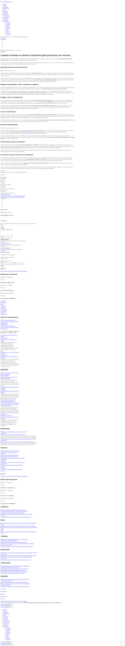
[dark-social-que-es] (13, 431)
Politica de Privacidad (18, 264)
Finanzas (8, 33)
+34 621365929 (4, 607)
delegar (42, 101)
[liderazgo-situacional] (10, 388)
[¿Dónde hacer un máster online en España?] (10, 336)
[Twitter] (13, 271)
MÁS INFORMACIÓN (5, 194)
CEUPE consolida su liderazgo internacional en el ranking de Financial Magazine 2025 (9, 327)
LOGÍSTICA (5, 14)
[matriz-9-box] (10, 374)
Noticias (2, 594)
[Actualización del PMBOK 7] (7, 293)
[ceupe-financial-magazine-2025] (10, 323)
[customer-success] (10, 414)
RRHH (4, 10)
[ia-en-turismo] (17, 543)
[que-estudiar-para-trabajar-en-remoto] (13, 510)
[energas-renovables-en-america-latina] (13, 452)
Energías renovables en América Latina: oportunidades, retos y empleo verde (10, 455)
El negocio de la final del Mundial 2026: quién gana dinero (14, 542)
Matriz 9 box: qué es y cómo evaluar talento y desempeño (9, 377)
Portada (5, 4)
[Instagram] (18, 271)
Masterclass (6, 20)
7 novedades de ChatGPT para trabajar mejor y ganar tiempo (10, 404)
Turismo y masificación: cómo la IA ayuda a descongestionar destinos (17, 546)
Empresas (8, 24)
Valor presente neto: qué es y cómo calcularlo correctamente (15, 586)
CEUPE (4, 5)
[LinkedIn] (3, 271)
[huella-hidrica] (13, 459)
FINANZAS (5, 18)
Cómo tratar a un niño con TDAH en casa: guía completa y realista (16, 559)
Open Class (5, 21)
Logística (8, 25)
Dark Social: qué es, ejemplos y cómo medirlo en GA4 (13, 434)
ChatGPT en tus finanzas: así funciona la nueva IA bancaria (14, 582)
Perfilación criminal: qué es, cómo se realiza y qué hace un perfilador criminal (18, 555)
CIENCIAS (5, 11)
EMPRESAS (5, 7)
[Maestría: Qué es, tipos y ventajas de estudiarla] (10, 353)
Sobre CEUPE (4, 596)
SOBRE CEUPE (4, 324)
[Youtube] (8, 271)
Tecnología (8, 34)
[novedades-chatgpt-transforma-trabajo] (10, 401)
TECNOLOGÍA (6, 17)
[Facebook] (24, 271)
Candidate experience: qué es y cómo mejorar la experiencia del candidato (18, 526)
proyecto (16, 58)
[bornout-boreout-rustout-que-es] (19, 529)
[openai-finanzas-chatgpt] (15, 579)
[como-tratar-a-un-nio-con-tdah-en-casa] (16, 557)
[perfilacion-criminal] (19, 552)
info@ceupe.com (4, 605)
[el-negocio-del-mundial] (14, 539)
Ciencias (8, 28)
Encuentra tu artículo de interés (8, 36)
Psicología (8, 23)
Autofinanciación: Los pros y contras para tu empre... (13, 197)
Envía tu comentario (5, 239)
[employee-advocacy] (18, 439)
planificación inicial (30, 130)
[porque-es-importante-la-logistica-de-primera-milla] (16, 514)
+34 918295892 (4, 604)
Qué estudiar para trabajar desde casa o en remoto (12, 512)
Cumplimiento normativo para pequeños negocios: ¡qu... (13, 196)
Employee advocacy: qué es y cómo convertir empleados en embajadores (17, 441)
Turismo (8, 31)
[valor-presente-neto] (15, 583)
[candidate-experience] (18, 523)
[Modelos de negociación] (7, 277)
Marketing (8, 27)
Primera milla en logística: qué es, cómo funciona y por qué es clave (16, 517)
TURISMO (5, 13)
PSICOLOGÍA (6, 15)
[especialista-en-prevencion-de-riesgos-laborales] (13, 466)
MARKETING (6, 8)
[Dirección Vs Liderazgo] (6, 285)
